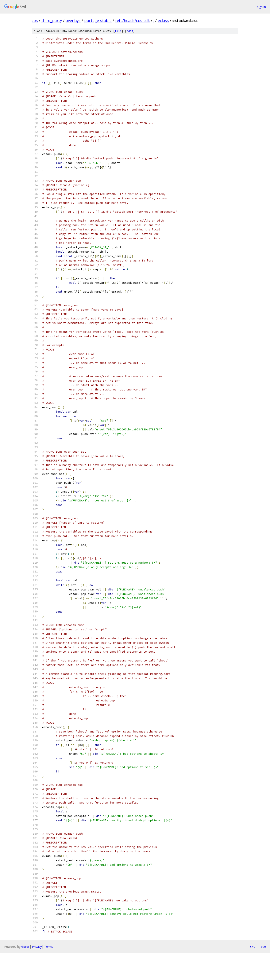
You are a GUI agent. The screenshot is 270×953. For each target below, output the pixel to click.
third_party (51, 20)
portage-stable (98, 20)
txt (252, 946)
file (118, 31)
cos (35, 20)
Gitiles (25, 947)
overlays (73, 20)
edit (130, 31)
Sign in (261, 7)
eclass (163, 20)
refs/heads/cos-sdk (132, 20)
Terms (48, 947)
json (262, 946)
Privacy (37, 947)
